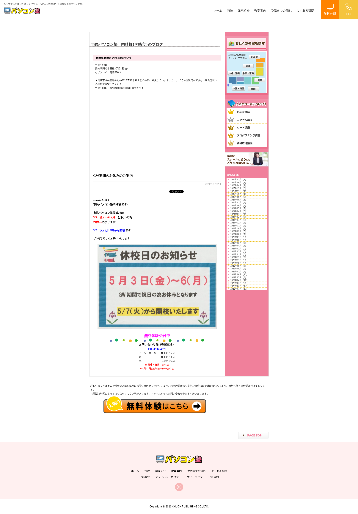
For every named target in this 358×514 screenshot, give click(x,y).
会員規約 (213, 477)
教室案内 (260, 10)
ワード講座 (243, 127)
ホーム (217, 10)
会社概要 (144, 477)
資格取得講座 (244, 143)
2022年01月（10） (239, 289)
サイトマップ (195, 477)
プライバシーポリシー (168, 477)
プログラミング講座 (248, 135)
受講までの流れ (281, 10)
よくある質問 (305, 10)
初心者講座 (243, 112)
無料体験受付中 (157, 336)
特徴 (230, 10)
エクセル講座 (244, 120)
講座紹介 (243, 10)
